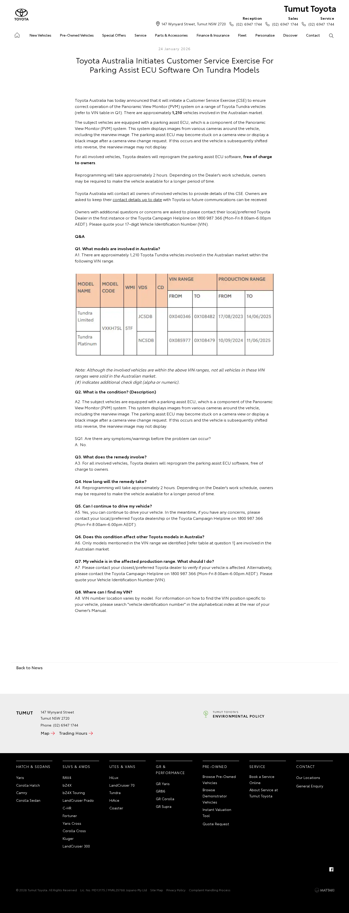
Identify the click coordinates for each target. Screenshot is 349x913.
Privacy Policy (175, 890)
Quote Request (216, 823)
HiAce (114, 800)
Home (16, 34)
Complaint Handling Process (209, 890)
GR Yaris (163, 783)
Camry (21, 792)
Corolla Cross (74, 830)
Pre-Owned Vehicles (77, 35)
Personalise (265, 35)
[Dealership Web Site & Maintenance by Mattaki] (324, 890)
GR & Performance (170, 769)
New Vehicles (40, 35)
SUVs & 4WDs (76, 766)
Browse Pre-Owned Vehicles (219, 779)
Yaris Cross (72, 823)
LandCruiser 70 (122, 785)
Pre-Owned (215, 766)
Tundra (115, 792)
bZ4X (67, 785)
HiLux (113, 777)
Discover (290, 35)
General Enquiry (309, 785)
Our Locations (308, 777)
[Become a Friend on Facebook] (331, 869)
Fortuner (70, 815)
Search (331, 35)
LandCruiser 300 (76, 846)
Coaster (116, 807)
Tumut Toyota (310, 8)
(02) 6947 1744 (249, 21)
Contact (313, 35)
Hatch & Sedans (33, 766)
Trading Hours (73, 733)
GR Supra (163, 806)
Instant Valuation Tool (217, 812)
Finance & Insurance (212, 35)
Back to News (29, 667)
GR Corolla (165, 798)
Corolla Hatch (28, 785)
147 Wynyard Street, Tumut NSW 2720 (193, 23)
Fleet (242, 35)
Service (140, 35)
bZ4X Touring (74, 792)
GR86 (160, 791)
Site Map (156, 890)
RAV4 (67, 777)
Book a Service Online (261, 779)
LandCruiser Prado (78, 800)
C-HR (67, 807)
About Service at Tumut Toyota (263, 792)
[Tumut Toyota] (21, 15)
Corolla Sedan (28, 800)
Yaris (20, 777)
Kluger (68, 838)
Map (45, 733)
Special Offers (114, 35)
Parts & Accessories (171, 35)
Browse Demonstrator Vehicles (215, 796)
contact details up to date (137, 199)
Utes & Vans (122, 766)
